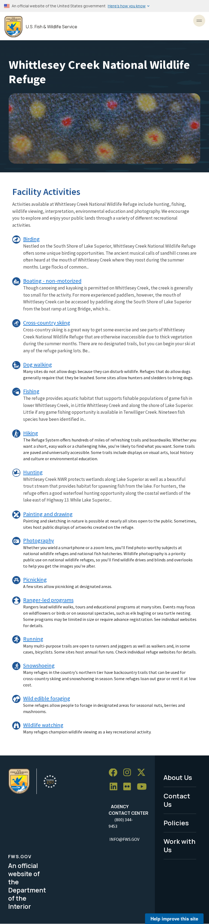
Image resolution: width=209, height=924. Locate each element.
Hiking (30, 433)
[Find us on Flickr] (129, 787)
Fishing (31, 391)
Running (33, 638)
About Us (178, 777)
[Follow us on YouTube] (143, 787)
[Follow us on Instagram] (129, 773)
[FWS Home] (13, 27)
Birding (31, 238)
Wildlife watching (43, 725)
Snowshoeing (39, 665)
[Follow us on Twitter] (143, 773)
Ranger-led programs (48, 599)
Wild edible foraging (46, 698)
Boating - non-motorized (52, 280)
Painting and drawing (48, 514)
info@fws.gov (124, 839)
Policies (176, 822)
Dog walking (37, 364)
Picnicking (35, 579)
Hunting (33, 472)
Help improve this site (174, 918)
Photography (38, 540)
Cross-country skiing (46, 322)
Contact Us (177, 800)
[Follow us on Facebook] (115, 773)
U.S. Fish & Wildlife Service (51, 27)
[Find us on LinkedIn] (115, 787)
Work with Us (179, 845)
